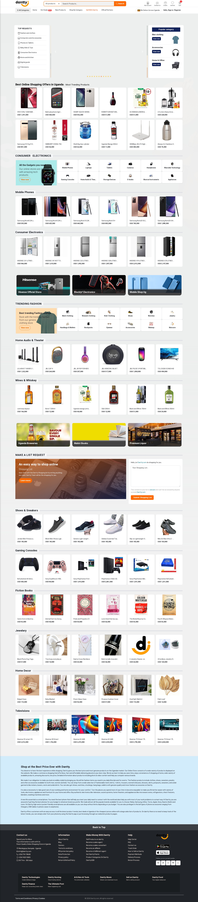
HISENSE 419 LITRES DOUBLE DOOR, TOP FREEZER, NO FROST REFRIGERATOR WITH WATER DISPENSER (138, 261)
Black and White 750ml (138, 409)
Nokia (132, 802)
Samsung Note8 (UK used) (25, 221)
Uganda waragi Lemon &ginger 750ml (82, 409)
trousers (124, 783)
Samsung (138, 802)
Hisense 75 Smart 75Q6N (138, 739)
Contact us (132, 845)
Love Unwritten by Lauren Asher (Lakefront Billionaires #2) (110, 619)
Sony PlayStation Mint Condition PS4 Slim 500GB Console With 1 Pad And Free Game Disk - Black (138, 579)
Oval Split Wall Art (136, 699)
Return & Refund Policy (66, 860)
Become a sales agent (94, 842)
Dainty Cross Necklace (81, 659)
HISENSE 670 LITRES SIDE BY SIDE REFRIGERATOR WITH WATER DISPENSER (166, 261)
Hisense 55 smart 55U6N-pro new (25, 739)
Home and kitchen (27, 57)
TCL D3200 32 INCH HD (166, 369)
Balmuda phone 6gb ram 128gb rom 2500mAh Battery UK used (54, 112)
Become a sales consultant (96, 845)
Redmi (170, 802)
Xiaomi (164, 802)
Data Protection (64, 854)
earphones (55, 807)
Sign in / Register (174, 10)
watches (81, 785)
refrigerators (157, 792)
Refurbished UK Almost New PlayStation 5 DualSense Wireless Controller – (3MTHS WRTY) (25, 579)
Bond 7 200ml (50, 409)
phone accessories (154, 804)
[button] (55, 51)
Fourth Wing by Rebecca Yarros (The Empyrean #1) (166, 619)
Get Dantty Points (92, 854)
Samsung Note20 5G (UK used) (138, 221)
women (57, 783)
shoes (158, 780)
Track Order (132, 848)
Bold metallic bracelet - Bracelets (110, 659)
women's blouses (134, 783)
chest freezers (168, 792)
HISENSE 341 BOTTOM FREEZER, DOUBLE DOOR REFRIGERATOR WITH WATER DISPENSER (54, 261)
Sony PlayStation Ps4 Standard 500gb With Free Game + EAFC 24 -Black (82, 579)
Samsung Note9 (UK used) (54, 221)
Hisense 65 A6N (79, 739)
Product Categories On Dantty (97, 857)
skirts (150, 783)
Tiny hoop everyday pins (54, 659)
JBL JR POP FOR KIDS (81, 369)
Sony (159, 802)
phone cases (43, 807)
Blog (59, 842)
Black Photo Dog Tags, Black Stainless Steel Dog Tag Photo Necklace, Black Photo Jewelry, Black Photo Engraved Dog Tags (25, 659)
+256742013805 (24, 857)
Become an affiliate (93, 848)
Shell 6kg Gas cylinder (81, 144)
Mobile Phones (24, 192)
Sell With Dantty (92, 10)
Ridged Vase (21, 699)
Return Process (133, 860)
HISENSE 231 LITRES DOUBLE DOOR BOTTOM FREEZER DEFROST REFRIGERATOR (25, 261)
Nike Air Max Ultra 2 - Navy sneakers (166, 539)
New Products (60, 10)
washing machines (35, 795)
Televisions (24, 67)
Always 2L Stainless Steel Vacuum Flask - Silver (166, 144)
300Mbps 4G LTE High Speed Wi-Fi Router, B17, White (138, 144)
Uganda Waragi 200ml (109, 144)
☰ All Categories (23, 10)
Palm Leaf (161, 699)
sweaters (164, 780)
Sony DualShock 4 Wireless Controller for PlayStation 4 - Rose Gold (54, 579)
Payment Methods (135, 854)
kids (65, 783)
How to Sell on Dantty (136, 851)
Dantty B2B (90, 860)
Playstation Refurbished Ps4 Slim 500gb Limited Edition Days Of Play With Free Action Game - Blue (166, 579)
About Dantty (63, 839)
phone (64, 800)
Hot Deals (46, 10)
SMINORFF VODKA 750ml (54, 144)
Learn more (25, 480)
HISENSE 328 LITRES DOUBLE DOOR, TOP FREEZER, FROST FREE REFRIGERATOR (110, 261)
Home (35, 10)
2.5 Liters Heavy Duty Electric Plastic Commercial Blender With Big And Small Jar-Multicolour (166, 112)
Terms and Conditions (23, 898)
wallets (104, 785)
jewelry (171, 780)
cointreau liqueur (23, 409)
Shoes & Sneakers (26, 510)
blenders (24, 795)
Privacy (35, 898)
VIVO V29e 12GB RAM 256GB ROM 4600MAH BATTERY (25, 112)
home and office (65, 792)
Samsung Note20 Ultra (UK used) (166, 221)
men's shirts (109, 783)
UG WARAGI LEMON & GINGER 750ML (138, 112)
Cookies (42, 898)
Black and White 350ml (166, 409)
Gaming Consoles (26, 550)
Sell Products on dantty (94, 839)
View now (156, 39)
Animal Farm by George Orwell (54, 619)
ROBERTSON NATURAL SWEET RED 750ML (110, 112)
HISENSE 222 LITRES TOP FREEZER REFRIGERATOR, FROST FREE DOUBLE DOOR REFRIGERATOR (82, 261)
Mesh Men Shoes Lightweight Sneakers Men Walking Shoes (54, 539)
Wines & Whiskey (26, 380)
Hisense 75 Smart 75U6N (166, 739)
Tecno (150, 802)
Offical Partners (107, 10)
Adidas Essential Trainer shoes (110, 539)
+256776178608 (24, 854)
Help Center (132, 839)
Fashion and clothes (27, 33)
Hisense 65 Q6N (107, 739)
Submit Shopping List (142, 497)
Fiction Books (24, 590)
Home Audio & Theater (29, 340)
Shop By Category (75, 10)
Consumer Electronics (28, 52)
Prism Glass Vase (79, 699)
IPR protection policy (65, 851)
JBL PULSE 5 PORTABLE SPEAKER (138, 369)
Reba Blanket (50, 699)
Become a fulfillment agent (96, 851)
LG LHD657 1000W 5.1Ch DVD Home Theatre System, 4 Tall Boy (25, 369)
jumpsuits (157, 783)
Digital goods (25, 62)
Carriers (61, 845)
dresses (145, 783)
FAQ (129, 842)
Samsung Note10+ (108, 221)
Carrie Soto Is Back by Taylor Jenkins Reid (25, 619)
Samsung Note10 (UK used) (82, 221)
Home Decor (23, 670)
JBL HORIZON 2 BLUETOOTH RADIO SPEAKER (110, 369)
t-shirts (117, 783)
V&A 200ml (106, 409)
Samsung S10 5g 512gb (25, 144)
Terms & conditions (65, 848)
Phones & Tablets (26, 43)
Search (121, 4)
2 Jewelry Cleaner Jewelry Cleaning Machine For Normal (138, 659)
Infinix (145, 802)
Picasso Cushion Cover (110, 699)
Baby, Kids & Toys (26, 48)
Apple (155, 802)
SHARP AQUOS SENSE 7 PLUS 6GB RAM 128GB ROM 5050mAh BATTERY (82, 112)
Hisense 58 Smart (52, 739)
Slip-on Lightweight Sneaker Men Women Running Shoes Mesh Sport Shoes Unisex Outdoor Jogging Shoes (138, 539)
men (52, 783)
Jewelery (21, 630)
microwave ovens (145, 792)
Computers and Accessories (30, 38)
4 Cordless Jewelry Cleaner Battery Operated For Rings (166, 659)
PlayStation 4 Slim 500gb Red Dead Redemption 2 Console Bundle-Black (110, 579)
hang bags (97, 785)
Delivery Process (134, 857)
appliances (38, 792)
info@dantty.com (24, 851)
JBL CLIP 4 (49, 369)
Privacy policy (63, 857)
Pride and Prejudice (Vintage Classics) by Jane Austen (82, 619)
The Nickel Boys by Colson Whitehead (138, 619)
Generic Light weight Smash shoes (82, 539)
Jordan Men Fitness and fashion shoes (25, 539)
